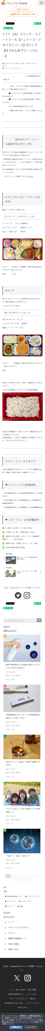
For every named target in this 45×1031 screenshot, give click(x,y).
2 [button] (15, 876)
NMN (21, 906)
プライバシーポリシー (32, 1003)
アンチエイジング (33, 896)
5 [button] (36, 876)
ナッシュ (11, 933)
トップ (10, 922)
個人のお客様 (20, 990)
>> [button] (29, 880)
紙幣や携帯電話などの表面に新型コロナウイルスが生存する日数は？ (23, 666)
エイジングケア (26, 901)
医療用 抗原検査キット (17, 938)
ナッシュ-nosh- (31, 994)
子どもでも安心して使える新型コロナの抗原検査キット (23, 810)
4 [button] (29, 876)
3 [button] (22, 876)
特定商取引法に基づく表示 (14, 1003)
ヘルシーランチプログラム (12, 68)
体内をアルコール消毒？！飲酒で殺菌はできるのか (23, 763)
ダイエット (10, 906)
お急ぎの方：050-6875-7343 (22, 14)
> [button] (22, 880)
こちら (30, 176)
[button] (41, 3)
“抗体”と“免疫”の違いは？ (18, 856)
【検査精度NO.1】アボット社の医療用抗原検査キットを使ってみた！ (22, 716)
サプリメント (11, 901)
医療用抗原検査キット (14, 896)
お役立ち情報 (13, 944)
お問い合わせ (22, 9)
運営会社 (33, 998)
